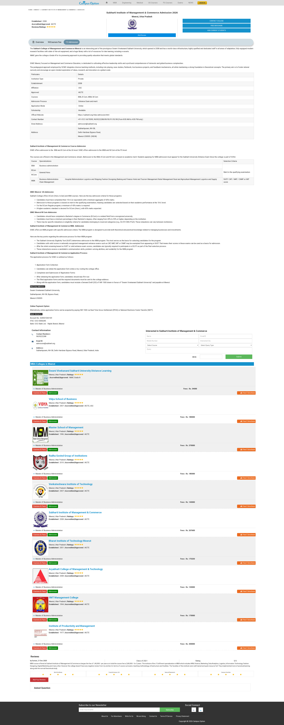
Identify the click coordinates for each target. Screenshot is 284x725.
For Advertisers (116, 716)
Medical (140, 3)
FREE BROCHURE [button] (217, 26)
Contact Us (153, 716)
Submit (239, 357)
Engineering (126, 3)
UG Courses (153, 3)
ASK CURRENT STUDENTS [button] (216, 30)
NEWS (190, 3)
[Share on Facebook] (193, 710)
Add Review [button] (142, 35)
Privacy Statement (182, 716)
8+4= (194, 357)
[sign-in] (202, 2)
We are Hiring (141, 716)
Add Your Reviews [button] (39, 680)
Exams (180, 3)
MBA (115, 3)
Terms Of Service (166, 716)
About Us (105, 716)
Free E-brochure (248, 393)
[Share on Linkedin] (200, 710)
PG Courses (167, 3)
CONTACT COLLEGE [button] (217, 21)
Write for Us (129, 716)
